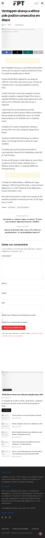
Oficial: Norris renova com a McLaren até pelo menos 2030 (22, 394)
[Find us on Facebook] (2, 517)
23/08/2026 (17, 456)
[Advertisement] (22, 60)
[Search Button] (42, 3)
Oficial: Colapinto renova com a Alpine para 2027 (27, 423)
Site (3, 303)
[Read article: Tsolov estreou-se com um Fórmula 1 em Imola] (6, 417)
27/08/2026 (17, 418)
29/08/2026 (7, 397)
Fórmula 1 (7, 390)
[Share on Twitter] (17, 52)
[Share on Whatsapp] (28, 52)
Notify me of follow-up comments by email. (19, 315)
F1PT (9, 25)
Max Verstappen (23, 207)
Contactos (35, 529)
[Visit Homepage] (18, 3)
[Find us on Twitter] (10, 517)
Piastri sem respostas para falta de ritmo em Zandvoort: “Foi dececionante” (26, 443)
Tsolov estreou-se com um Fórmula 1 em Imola (26, 415)
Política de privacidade (20, 529)
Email (5, 293)
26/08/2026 (17, 437)
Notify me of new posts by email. (14, 322)
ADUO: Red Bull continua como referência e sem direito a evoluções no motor (27, 433)
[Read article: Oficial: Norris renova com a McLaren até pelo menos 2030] (22, 381)
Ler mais (7, 410)
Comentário (7, 256)
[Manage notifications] (40, 533)
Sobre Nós (5, 529)
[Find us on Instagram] (6, 517)
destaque (11, 207)
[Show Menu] (3, 3)
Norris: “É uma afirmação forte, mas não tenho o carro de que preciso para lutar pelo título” (27, 452)
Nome (5, 283)
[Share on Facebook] (7, 52)
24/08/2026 (17, 447)
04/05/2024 (19, 25)
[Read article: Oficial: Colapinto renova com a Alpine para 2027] (6, 426)
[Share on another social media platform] (38, 52)
